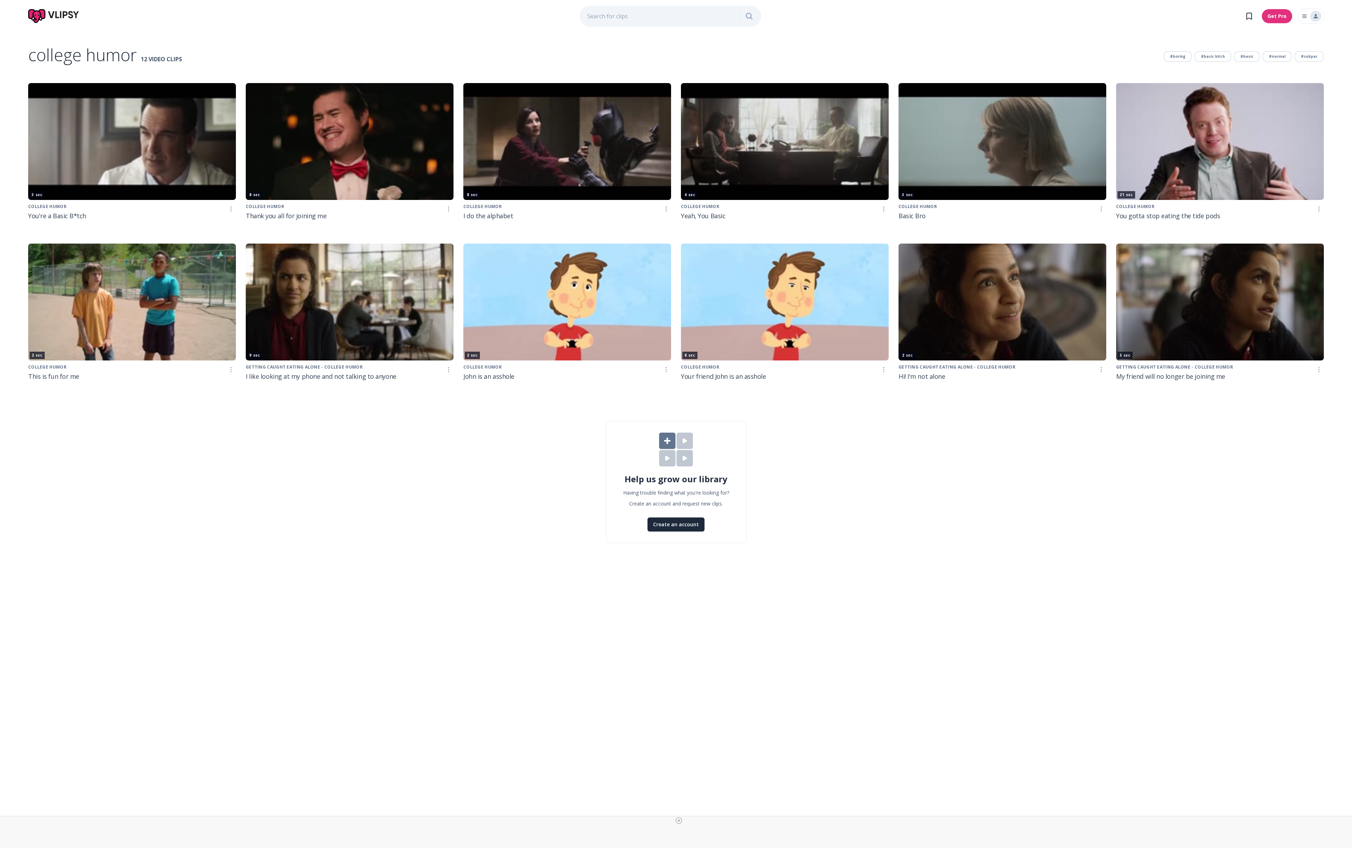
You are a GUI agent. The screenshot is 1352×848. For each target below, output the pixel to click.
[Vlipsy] (53, 16)
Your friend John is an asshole (723, 376)
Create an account (676, 524)
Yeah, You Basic (703, 216)
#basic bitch (1213, 56)
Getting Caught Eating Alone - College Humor (957, 367)
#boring (1177, 56)
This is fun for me (53, 376)
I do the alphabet (488, 216)
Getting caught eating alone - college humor (304, 367)
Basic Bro (912, 216)
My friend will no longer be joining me (1170, 376)
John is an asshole (488, 376)
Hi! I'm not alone (922, 376)
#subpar (1309, 56)
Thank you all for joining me (286, 216)
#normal (1277, 56)
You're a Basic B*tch (57, 216)
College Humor (47, 206)
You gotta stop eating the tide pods (1168, 216)
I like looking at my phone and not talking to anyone (321, 376)
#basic (1246, 56)
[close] (679, 820)
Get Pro (1277, 16)
